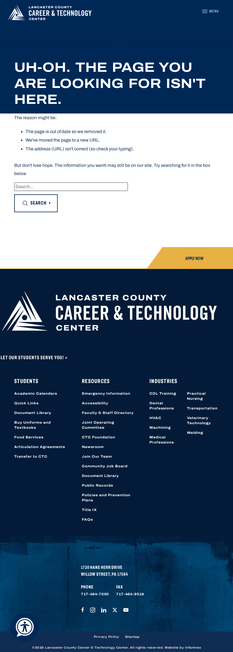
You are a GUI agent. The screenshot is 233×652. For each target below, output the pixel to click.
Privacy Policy (106, 636)
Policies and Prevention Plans (106, 497)
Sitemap (132, 636)
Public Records (97, 485)
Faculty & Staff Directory (108, 413)
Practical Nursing (196, 396)
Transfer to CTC (30, 456)
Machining (160, 428)
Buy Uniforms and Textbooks (32, 425)
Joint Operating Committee (98, 425)
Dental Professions (161, 405)
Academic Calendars (35, 394)
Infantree (193, 647)
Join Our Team (97, 456)
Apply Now (194, 258)
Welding (195, 433)
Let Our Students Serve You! (33, 357)
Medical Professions (161, 439)
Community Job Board (105, 466)
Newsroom (93, 447)
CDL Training (162, 394)
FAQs (87, 519)
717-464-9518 (130, 594)
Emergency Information (106, 394)
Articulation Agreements (39, 447)
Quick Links (26, 403)
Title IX (89, 510)
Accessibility (95, 403)
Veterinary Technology (199, 420)
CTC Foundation (98, 437)
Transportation (202, 408)
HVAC (155, 418)
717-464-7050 (95, 594)
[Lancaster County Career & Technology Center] (49, 14)
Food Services (28, 437)
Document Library (32, 413)
